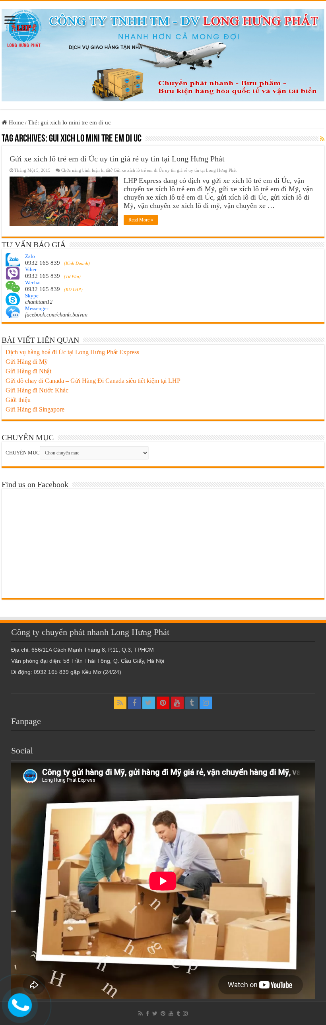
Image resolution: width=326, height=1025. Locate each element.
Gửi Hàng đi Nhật (28, 371)
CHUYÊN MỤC (23, 453)
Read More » (140, 220)
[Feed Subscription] (322, 139)
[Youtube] (177, 703)
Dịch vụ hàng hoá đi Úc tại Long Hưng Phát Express (72, 352)
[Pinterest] (163, 703)
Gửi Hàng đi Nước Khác (37, 390)
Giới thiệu (18, 399)
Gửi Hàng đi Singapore (35, 409)
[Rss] (120, 703)
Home (15, 122)
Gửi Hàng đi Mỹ (27, 361)
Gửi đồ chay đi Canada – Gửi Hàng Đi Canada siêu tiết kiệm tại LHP (93, 380)
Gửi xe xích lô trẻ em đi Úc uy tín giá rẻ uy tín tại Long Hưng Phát (117, 158)
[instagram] (206, 703)
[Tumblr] (191, 703)
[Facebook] (134, 703)
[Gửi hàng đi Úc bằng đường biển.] (163, 53)
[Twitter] (148, 703)
